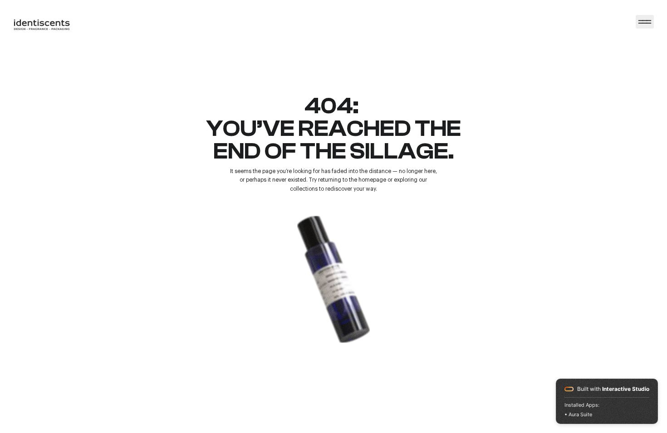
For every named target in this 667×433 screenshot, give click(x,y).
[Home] (645, 22)
